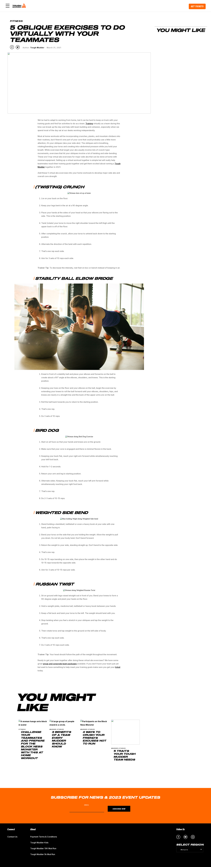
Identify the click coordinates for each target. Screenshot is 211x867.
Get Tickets (197, 6)
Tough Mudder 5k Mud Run (42, 854)
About (33, 829)
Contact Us (12, 836)
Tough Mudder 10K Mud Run (43, 848)
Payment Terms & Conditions (43, 836)
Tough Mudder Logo (19, 5)
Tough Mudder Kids (39, 842)
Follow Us (180, 829)
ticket (117, 667)
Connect (11, 829)
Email (86, 805)
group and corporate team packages (60, 663)
